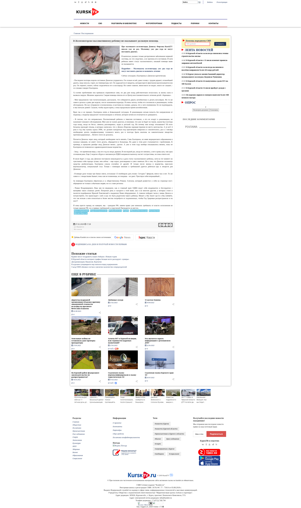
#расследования (172, 439)
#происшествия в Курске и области (169, 434)
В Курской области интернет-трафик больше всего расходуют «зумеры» (100, 259)
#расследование (81, 211)
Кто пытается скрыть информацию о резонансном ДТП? (157, 340)
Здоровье (76, 449)
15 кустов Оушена (152, 300)
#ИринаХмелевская (138, 211)
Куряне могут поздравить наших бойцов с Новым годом (94, 257)
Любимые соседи (115, 300)
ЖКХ (74, 446)
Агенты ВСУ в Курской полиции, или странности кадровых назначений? (122, 340)
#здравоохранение (98, 211)
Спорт (75, 437)
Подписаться (216, 434)
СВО (100, 23)
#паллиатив (154, 211)
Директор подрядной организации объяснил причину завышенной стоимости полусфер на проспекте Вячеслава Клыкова (85, 304)
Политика (77, 428)
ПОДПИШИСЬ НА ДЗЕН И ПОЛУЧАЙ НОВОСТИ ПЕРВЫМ (101, 244)
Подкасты (176, 23)
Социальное (77, 458)
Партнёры (117, 430)
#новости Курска (162, 424)
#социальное (174, 454)
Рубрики (195, 23)
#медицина (159, 454)
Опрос (190, 102)
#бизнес (158, 439)
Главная (77, 33)
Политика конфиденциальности (126, 437)
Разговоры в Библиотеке (124, 23)
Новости (84, 23)
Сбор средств (118, 434)
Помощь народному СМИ (198, 40)
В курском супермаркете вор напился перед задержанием (94, 264)
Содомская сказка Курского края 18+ (159, 374)
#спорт (158, 444)
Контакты (213, 23)
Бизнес (75, 452)
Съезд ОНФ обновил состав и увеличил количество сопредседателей (99, 267)
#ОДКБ (126, 211)
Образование (78, 455)
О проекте (117, 423)
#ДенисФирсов (80, 213)
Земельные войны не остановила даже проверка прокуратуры (83, 340)
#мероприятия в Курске (164, 449)
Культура (77, 443)
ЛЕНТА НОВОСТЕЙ (198, 50)
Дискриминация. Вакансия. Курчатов (86, 262)
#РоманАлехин (115, 211)
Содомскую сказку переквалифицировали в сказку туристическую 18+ (122, 375)
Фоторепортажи (154, 23)
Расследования (87, 33)
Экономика (77, 440)
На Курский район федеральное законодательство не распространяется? (85, 375)
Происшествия (79, 431)
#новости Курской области (166, 429)
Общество (77, 425)
